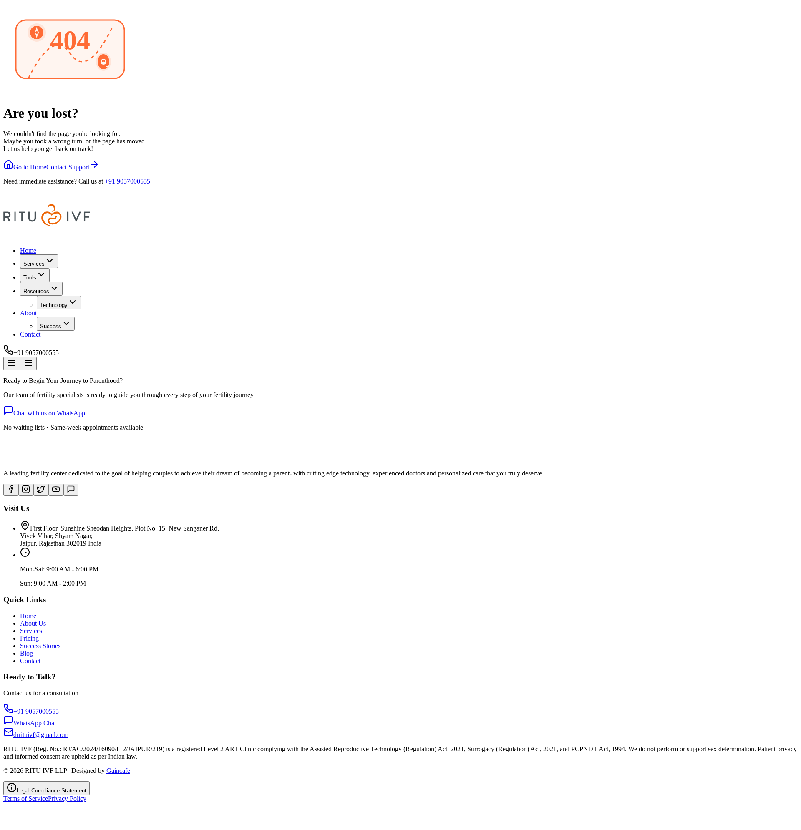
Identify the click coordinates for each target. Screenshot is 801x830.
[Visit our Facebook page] (10, 490)
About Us (33, 623)
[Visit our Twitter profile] (40, 490)
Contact (30, 334)
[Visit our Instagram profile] (25, 490)
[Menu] (11, 363)
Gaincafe (118, 770)
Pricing (29, 638)
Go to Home (29, 167)
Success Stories (40, 645)
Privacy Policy (67, 798)
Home (28, 250)
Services (31, 630)
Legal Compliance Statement (51, 790)
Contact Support (67, 167)
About (28, 313)
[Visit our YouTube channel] (55, 490)
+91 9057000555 (127, 181)
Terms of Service (25, 798)
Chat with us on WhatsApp (49, 413)
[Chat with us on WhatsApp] (70, 490)
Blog (26, 653)
